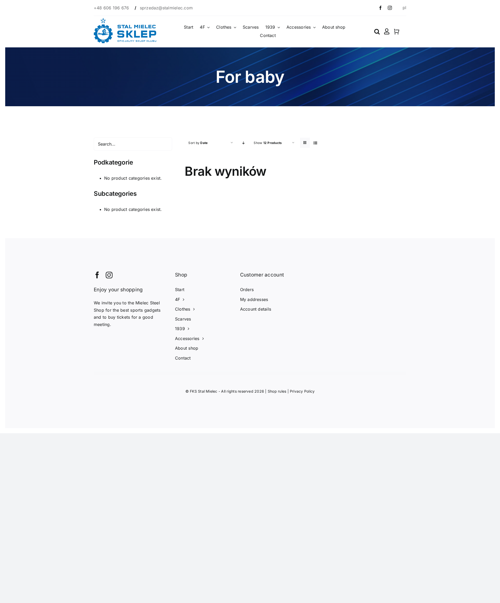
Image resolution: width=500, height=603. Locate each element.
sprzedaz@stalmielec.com (166, 7)
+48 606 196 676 (112, 7)
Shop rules (277, 391)
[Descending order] (243, 142)
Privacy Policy (302, 391)
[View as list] (315, 143)
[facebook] (380, 8)
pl (404, 7)
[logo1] (125, 20)
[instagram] (390, 8)
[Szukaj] (377, 31)
